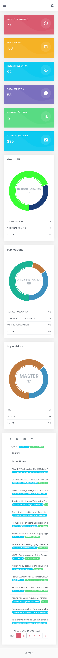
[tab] (10, 439)
